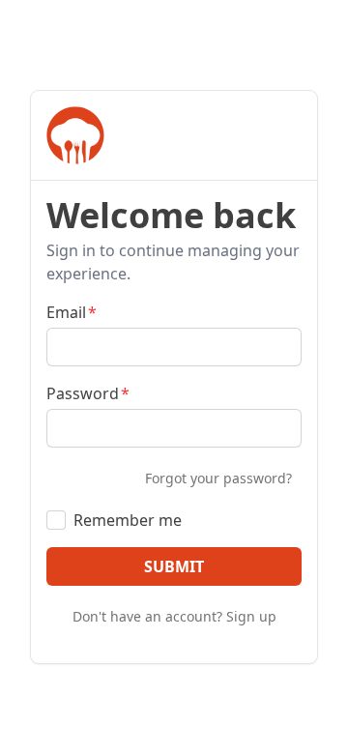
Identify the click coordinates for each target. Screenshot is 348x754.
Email (66, 312)
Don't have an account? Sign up (174, 616)
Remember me (127, 520)
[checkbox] (56, 520)
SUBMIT (174, 566)
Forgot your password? (218, 478)
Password (82, 393)
